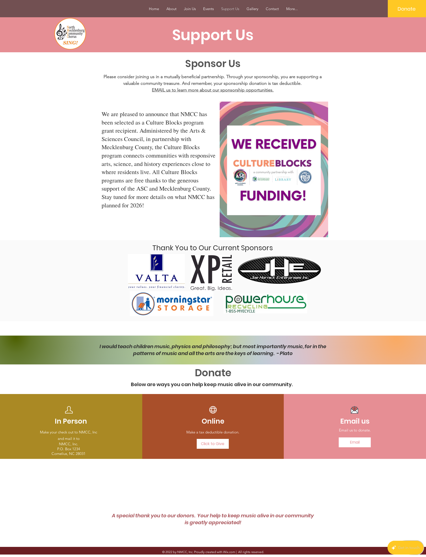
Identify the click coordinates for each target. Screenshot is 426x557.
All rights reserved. (250, 552)
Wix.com (229, 552)
